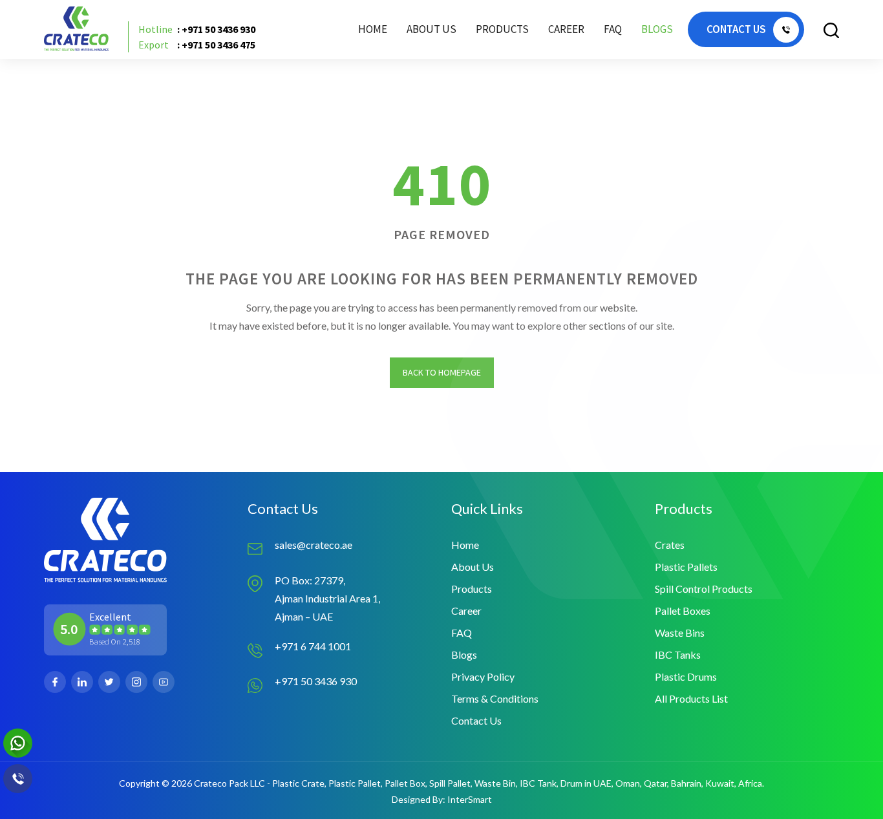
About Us (431, 29)
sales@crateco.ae (313, 544)
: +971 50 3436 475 (196, 44)
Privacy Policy (483, 676)
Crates (670, 544)
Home (372, 29)
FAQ (613, 29)
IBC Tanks (678, 654)
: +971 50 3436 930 (196, 29)
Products (471, 588)
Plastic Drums (686, 676)
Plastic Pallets (686, 566)
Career (566, 29)
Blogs (657, 29)
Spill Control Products (703, 588)
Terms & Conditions (494, 698)
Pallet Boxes (682, 610)
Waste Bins (680, 632)
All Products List (691, 698)
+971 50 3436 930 (316, 681)
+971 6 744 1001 (313, 646)
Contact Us (476, 720)
